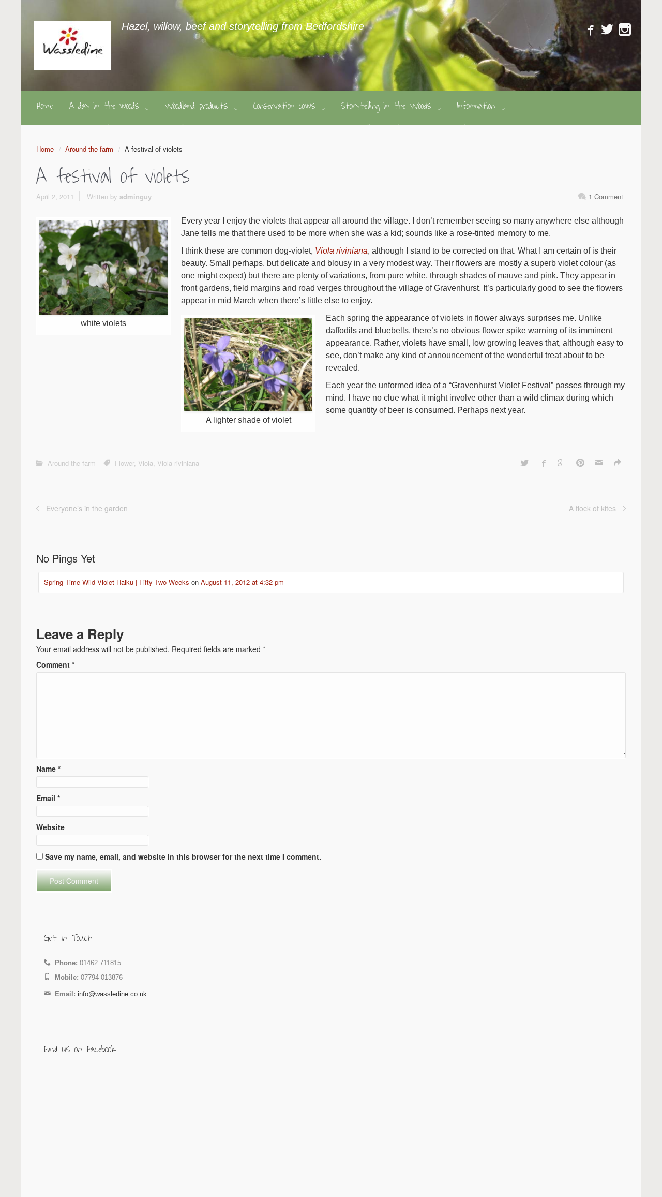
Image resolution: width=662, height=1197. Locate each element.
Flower (124, 463)
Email (48, 798)
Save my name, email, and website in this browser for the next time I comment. (183, 856)
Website (50, 827)
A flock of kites (592, 508)
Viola (145, 463)
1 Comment (606, 196)
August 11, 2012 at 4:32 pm (242, 582)
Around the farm (89, 149)
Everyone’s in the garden (87, 508)
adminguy (135, 196)
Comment (55, 664)
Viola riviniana (341, 250)
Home (45, 149)
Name (48, 768)
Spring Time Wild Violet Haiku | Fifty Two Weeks (116, 582)
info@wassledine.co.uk (112, 994)
